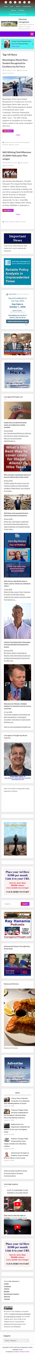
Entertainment (27, 6)
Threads (7, 1299)
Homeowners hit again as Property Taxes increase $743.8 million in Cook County (16, 1155)
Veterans (5, 144)
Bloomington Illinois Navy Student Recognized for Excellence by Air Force (15, 63)
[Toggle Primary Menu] (32, 34)
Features (13, 10)
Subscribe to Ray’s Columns (17, 14)
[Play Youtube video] (17, 1204)
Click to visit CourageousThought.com (17, 727)
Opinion (18, 6)
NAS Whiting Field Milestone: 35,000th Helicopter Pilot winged (16, 155)
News (11, 6)
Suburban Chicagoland (22, 142)
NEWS (17, 1093)
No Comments (9, 73)
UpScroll (7, 1296)
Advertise (21, 10)
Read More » (9, 131)
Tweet (18, 135)
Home (5, 6)
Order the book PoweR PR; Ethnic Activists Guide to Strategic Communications (15, 1173)
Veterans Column (14, 144)
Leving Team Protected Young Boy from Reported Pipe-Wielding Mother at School (22, 42)
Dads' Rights (16, 46)
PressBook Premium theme (21, 1351)
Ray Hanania (23, 70)
